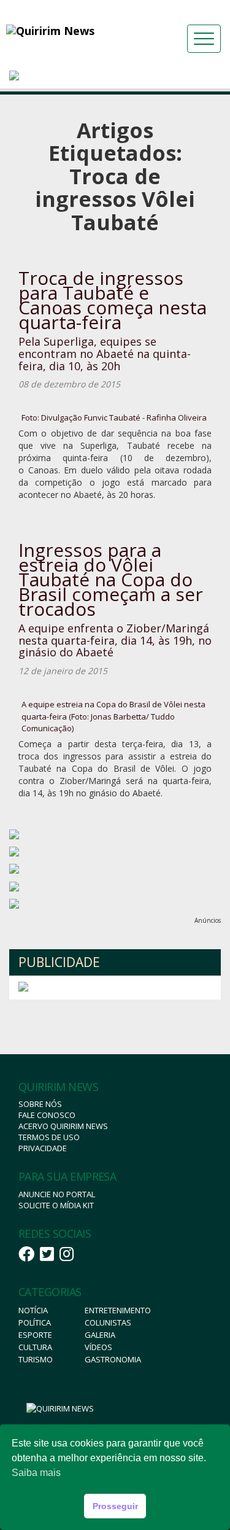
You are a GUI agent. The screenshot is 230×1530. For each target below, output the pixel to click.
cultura (35, 1347)
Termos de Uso (49, 1137)
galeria (100, 1334)
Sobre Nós (40, 1103)
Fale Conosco (46, 1114)
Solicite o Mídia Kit (56, 1205)
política (34, 1322)
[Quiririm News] (73, 30)
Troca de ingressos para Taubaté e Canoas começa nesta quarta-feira (112, 300)
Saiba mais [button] (36, 1472)
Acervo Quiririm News (63, 1126)
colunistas (108, 1322)
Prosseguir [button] (115, 1506)
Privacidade (42, 1148)
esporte (35, 1334)
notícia (33, 1310)
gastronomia (113, 1359)
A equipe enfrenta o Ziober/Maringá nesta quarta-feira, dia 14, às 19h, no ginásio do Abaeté (115, 640)
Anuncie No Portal (56, 1194)
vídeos (98, 1347)
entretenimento (118, 1310)
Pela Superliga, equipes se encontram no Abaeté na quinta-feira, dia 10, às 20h (104, 353)
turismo (35, 1359)
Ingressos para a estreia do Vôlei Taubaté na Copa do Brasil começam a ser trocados (110, 579)
